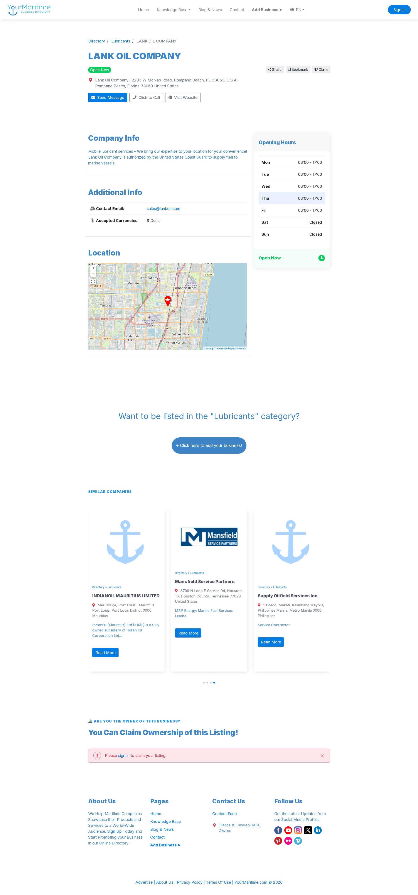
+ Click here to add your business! (209, 445)
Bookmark (299, 70)
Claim (323, 70)
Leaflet (208, 348)
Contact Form (224, 813)
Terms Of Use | (220, 882)
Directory (98, 587)
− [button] (93, 273)
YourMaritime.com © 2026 (258, 882)
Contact (237, 9)
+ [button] (93, 268)
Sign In (399, 9)
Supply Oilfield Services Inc (287, 595)
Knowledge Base (165, 821)
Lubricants (114, 587)
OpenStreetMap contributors (231, 348)
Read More (105, 652)
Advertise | (145, 882)
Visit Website (185, 97)
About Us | (166, 882)
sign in (124, 755)
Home (143, 9)
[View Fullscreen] (93, 281)
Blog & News (210, 9)
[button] (204, 683)
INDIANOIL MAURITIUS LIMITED (125, 595)
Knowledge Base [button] (172, 9)
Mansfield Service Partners (204, 581)
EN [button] (298, 9)
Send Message (110, 97)
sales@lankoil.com (163, 208)
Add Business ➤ (267, 9)
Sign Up (114, 831)
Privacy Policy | (191, 882)
